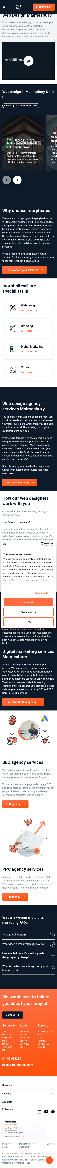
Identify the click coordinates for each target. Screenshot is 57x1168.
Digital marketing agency (21, 702)
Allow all (28, 602)
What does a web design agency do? (23, 944)
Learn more (26, 310)
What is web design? (14, 934)
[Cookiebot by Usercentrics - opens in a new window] (41, 544)
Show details (41, 593)
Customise (26, 612)
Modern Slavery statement (26, 1145)
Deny (28, 621)
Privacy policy (6, 1145)
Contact (10, 1015)
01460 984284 (43, 7)
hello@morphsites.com (17, 1065)
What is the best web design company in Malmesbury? (25, 968)
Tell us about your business (22, 270)
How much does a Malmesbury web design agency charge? (23, 955)
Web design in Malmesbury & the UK (21, 105)
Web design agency (17, 482)
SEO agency (13, 804)
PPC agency (13, 896)
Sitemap (51, 1144)
